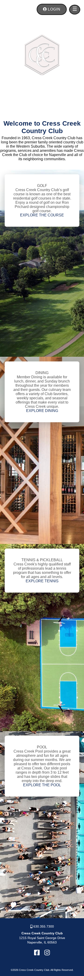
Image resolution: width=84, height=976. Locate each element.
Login (53, 9)
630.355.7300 (43, 926)
